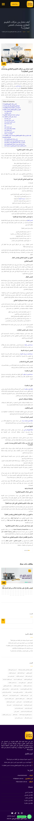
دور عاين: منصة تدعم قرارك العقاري (12, 115)
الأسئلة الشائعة (7, 137)
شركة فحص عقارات (28, 692)
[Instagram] (21, 813)
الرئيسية (28, 31)
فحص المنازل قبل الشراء (17, 705)
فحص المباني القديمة (28, 705)
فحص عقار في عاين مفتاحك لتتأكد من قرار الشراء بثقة (17, 588)
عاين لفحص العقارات (24, 695)
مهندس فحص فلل (28, 718)
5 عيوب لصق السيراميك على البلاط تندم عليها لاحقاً (22, 640)
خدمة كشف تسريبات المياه (26, 354)
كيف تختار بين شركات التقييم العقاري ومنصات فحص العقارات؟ (17, 135)
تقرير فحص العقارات (20, 676)
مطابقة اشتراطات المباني (10, 128)
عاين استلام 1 (9, 123)
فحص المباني (19, 702)
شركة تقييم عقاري (5, 689)
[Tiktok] (15, 813)
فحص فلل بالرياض (28, 708)
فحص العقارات (29, 698)
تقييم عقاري (29, 682)
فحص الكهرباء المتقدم (10, 122)
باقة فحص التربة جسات (27, 421)
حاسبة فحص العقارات (12, 682)
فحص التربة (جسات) (10, 132)
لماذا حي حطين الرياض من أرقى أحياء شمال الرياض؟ (21, 651)
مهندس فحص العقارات (6, 714)
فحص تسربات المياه (10, 120)
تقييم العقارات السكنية (18, 679)
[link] (30, 4)
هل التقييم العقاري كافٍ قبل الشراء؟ (11, 106)
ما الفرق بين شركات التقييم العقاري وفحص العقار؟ (15, 142)
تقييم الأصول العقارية (28, 679)
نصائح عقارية (26, 550)
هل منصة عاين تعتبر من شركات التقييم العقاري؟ (15, 144)
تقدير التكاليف (9, 130)
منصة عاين (18, 86)
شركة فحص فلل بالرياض (6, 692)
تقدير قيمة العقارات (12, 673)
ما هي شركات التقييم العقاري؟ (10, 104)
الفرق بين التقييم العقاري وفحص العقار (12, 109)
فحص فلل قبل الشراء (19, 708)
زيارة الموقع (15, 4)
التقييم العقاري (9, 111)
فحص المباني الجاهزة (11, 702)
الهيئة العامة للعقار (21, 673)
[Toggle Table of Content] (29, 101)
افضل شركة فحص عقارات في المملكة (25, 670)
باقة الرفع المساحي (28, 430)
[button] (3, 4)
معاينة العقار (15, 714)
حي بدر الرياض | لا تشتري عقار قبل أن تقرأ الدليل (22, 648)
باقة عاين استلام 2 (28, 389)
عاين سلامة (8, 118)
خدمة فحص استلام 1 (28, 374)
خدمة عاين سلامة (29, 345)
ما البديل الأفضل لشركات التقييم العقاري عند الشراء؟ (16, 146)
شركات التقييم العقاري (7, 686)
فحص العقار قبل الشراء (27, 702)
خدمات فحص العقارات (27, 686)
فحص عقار (9, 705)
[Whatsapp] (29, 817)
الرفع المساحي (10, 133)
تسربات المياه (22, 199)
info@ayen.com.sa (18, 778)
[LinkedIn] (2, 556)
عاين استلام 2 (9, 127)
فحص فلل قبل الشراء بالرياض (26, 711)
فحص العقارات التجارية (9, 698)
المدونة (24, 31)
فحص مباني (16, 711)
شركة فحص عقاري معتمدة (18, 692)
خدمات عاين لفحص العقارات (10, 117)
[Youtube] (12, 813)
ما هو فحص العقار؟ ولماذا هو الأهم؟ (12, 108)
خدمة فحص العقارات (17, 686)
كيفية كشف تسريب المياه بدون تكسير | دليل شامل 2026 (20, 643)
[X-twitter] (18, 813)
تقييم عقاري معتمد (22, 682)
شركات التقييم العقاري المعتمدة (26, 689)
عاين (31, 695)
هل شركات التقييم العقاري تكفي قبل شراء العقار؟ (15, 141)
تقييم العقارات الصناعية (7, 679)
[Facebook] (5, 556)
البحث (31, 614)
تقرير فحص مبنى (11, 676)
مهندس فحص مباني (19, 718)
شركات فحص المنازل (14, 689)
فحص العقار (8, 113)
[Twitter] (8, 556)
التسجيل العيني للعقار (12, 670)
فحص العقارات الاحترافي (20, 698)
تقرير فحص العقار (29, 676)
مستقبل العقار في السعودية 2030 (25, 714)
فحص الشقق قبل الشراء (13, 695)
